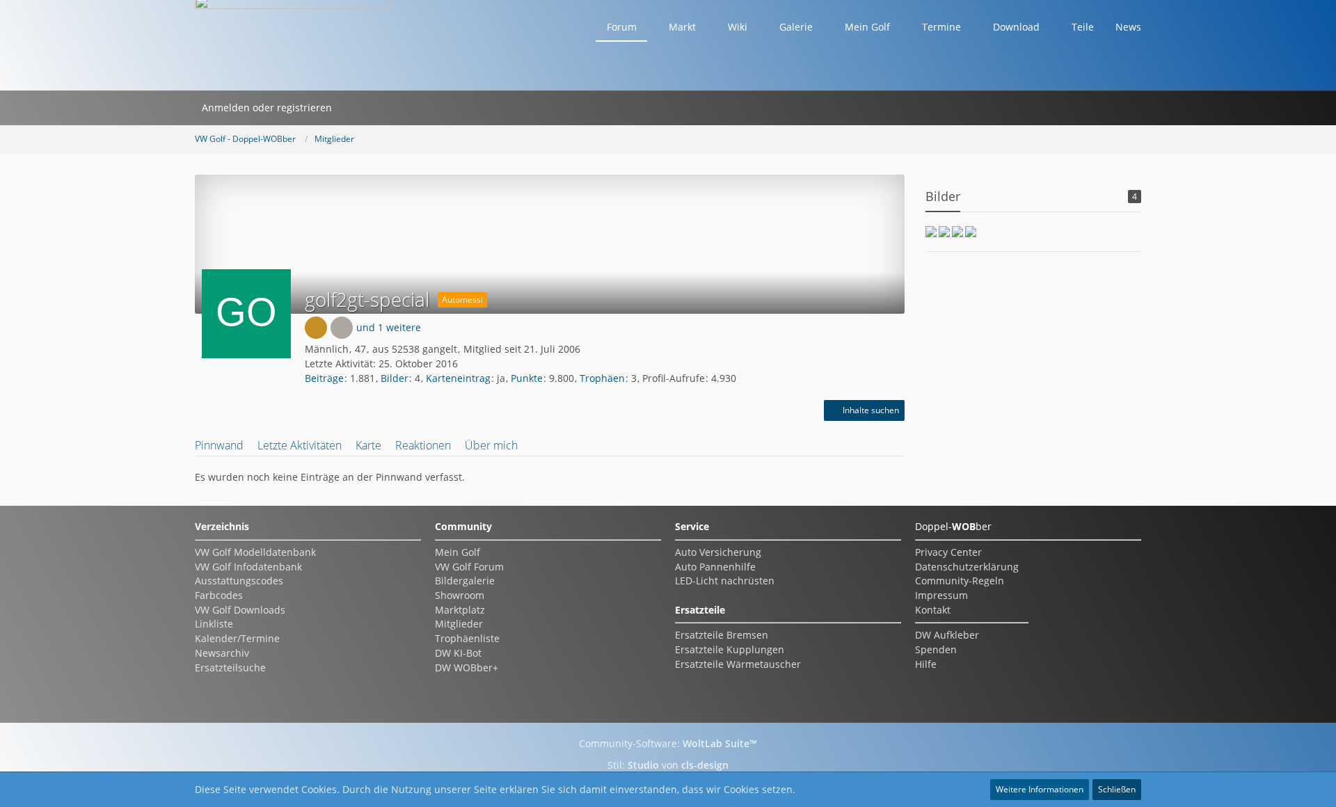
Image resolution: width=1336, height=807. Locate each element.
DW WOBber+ (466, 667)
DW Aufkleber (947, 634)
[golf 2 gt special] (931, 231)
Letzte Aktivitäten (299, 445)
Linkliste (214, 623)
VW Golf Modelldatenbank (255, 552)
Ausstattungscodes (239, 580)
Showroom (459, 595)
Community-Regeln (959, 580)
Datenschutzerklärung (967, 566)
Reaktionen (423, 445)
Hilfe (926, 664)
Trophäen (602, 378)
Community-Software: (668, 743)
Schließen (1117, 789)
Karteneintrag (458, 378)
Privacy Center (948, 552)
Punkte (527, 378)
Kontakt (933, 609)
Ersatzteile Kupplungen (729, 649)
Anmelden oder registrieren (267, 107)
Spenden (936, 649)
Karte (368, 445)
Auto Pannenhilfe (715, 566)
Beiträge (324, 378)
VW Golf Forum (469, 566)
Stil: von (668, 765)
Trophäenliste (467, 638)
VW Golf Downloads (240, 609)
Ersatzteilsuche (230, 667)
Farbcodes (219, 595)
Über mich (491, 445)
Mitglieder (459, 623)
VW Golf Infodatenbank (248, 566)
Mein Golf (457, 552)
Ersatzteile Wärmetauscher (738, 664)
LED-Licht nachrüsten (724, 580)
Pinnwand (219, 445)
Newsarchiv (222, 653)
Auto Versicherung (718, 552)
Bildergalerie (465, 580)
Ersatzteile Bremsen (721, 634)
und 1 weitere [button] (388, 327)
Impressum (941, 595)
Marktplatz (460, 609)
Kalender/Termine (237, 638)
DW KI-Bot (458, 653)
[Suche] (357, 107)
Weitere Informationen (1039, 789)
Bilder (394, 378)
